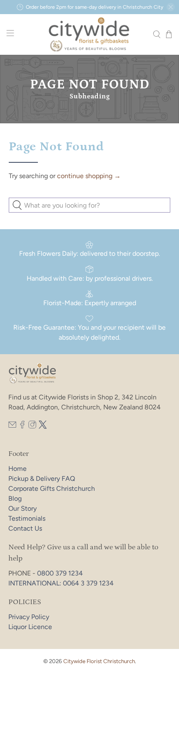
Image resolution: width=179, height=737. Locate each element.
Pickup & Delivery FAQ (41, 478)
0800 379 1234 (60, 573)
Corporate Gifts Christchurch (51, 488)
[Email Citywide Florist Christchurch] (12, 427)
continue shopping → (89, 176)
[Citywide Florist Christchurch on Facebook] (22, 427)
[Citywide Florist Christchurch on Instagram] (32, 427)
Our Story (22, 508)
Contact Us (25, 528)
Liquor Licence (30, 627)
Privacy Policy (28, 617)
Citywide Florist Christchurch (99, 661)
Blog (15, 498)
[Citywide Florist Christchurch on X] (43, 427)
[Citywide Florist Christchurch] (89, 34)
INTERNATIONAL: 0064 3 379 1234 (61, 583)
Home (17, 469)
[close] (171, 7)
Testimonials (26, 518)
